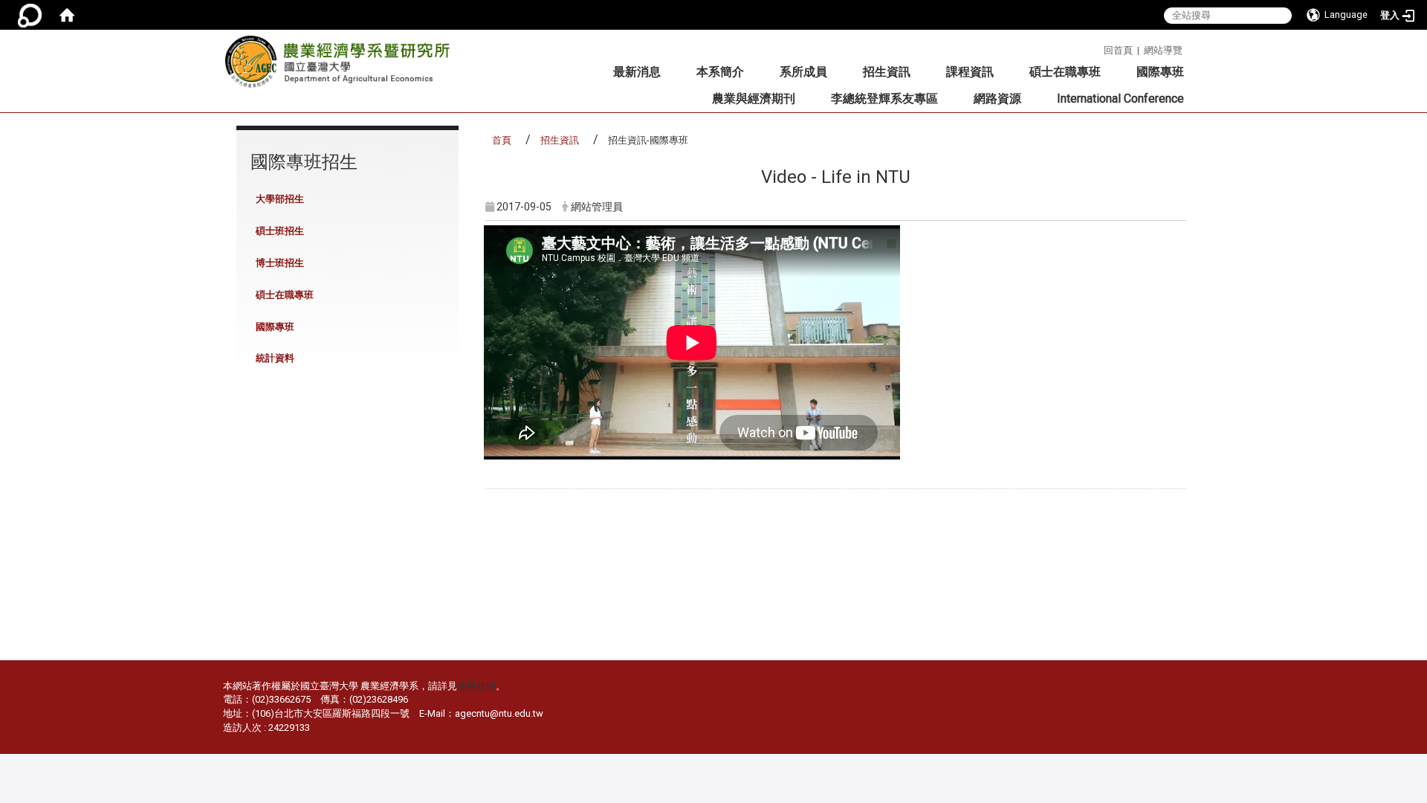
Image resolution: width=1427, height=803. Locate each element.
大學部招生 (280, 198)
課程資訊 (970, 72)
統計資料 (275, 358)
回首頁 (1118, 50)
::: (1098, 48)
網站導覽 (1163, 50)
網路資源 (997, 98)
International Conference (1120, 98)
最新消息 (637, 72)
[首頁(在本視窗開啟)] (66, 15)
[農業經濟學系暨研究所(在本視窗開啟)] (342, 66)
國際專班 (1160, 72)
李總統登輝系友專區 (884, 98)
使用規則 (476, 685)
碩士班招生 (280, 230)
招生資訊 (886, 72)
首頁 (501, 140)
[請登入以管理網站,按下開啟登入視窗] (29, 15)
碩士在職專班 (1065, 72)
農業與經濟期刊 (753, 98)
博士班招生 (280, 262)
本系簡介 (720, 72)
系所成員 (803, 72)
